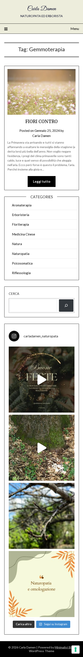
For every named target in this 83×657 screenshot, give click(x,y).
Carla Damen (41, 9)
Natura (17, 244)
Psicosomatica (22, 263)
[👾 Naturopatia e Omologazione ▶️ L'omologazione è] (41, 584)
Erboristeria (20, 215)
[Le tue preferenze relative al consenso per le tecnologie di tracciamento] (76, 649)
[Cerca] (66, 305)
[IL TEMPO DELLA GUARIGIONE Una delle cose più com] (41, 448)
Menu (74, 28)
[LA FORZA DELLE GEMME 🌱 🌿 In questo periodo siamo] (41, 516)
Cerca (14, 293)
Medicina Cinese (23, 234)
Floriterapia (20, 224)
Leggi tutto (41, 181)
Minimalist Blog (65, 647)
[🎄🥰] (41, 380)
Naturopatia (20, 254)
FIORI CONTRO (41, 121)
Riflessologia (21, 273)
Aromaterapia (21, 205)
